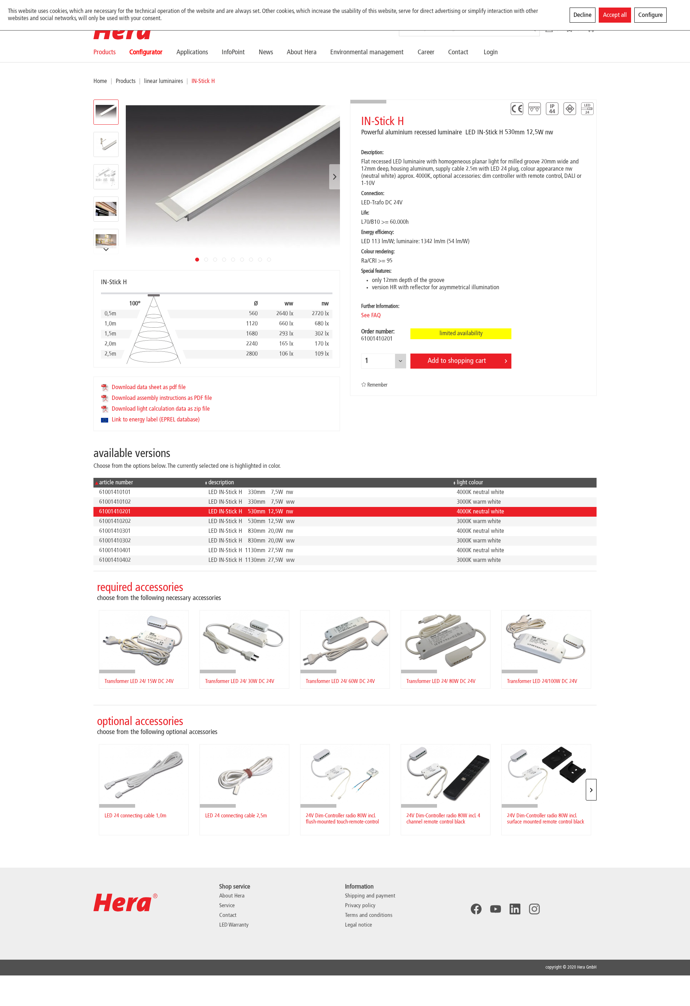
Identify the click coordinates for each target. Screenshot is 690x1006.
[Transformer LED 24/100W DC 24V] (546, 640)
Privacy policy (360, 906)
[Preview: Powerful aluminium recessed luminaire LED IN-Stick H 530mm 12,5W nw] (106, 144)
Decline (583, 15)
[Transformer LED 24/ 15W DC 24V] (143, 640)
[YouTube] (495, 909)
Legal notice (358, 925)
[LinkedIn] (515, 909)
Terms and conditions (368, 915)
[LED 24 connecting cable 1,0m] (143, 774)
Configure (650, 15)
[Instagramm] (534, 909)
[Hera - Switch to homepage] (125, 31)
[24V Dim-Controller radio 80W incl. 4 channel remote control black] (445, 774)
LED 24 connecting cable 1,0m (135, 815)
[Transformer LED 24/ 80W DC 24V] (445, 640)
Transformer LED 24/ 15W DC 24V (139, 681)
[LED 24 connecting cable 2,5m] (244, 774)
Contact (227, 915)
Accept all (615, 15)
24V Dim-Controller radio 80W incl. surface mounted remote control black (545, 819)
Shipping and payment (370, 896)
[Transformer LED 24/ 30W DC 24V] (244, 640)
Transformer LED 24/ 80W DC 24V (440, 681)
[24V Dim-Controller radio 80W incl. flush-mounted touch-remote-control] (345, 774)
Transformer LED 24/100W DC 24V (542, 681)
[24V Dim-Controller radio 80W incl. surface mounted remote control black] (546, 774)
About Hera (231, 896)
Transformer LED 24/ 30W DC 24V (239, 681)
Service (227, 906)
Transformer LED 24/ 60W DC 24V (340, 681)
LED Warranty (234, 925)
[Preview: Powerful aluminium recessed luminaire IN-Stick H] (106, 112)
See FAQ (371, 316)
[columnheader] (148, 483)
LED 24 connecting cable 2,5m (236, 815)
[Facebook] (476, 909)
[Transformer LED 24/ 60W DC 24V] (345, 640)
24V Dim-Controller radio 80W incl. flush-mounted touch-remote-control (342, 819)
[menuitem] (111, 52)
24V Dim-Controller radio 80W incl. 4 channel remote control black (443, 819)
